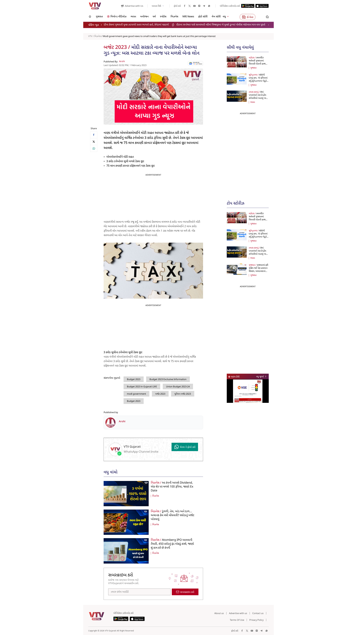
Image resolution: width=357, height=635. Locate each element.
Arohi (122, 61)
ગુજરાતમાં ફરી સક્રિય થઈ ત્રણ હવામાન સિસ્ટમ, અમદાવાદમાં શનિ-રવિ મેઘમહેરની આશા (258, 271)
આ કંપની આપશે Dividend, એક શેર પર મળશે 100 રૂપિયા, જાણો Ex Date (172, 487)
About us (219, 613)
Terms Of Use (237, 619)
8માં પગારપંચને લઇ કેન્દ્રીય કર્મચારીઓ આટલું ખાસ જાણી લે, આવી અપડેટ (258, 97)
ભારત (252, 102)
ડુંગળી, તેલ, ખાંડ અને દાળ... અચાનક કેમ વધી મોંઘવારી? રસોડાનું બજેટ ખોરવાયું (172, 515)
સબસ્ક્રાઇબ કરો (187, 592)
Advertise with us (238, 613)
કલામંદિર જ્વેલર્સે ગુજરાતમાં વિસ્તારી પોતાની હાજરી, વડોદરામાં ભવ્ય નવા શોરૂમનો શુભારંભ (258, 64)
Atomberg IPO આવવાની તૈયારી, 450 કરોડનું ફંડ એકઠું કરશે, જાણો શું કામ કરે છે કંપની (172, 544)
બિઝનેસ (97, 36)
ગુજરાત (253, 67)
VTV (90, 36)
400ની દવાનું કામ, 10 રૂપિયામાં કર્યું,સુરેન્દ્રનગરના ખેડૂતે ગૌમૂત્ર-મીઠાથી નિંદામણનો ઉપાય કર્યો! (258, 81)
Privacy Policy (256, 619)
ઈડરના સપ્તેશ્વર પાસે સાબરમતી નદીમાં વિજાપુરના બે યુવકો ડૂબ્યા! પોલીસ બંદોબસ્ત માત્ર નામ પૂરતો (179, 24)
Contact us (258, 613)
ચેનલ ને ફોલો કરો (188, 447)
